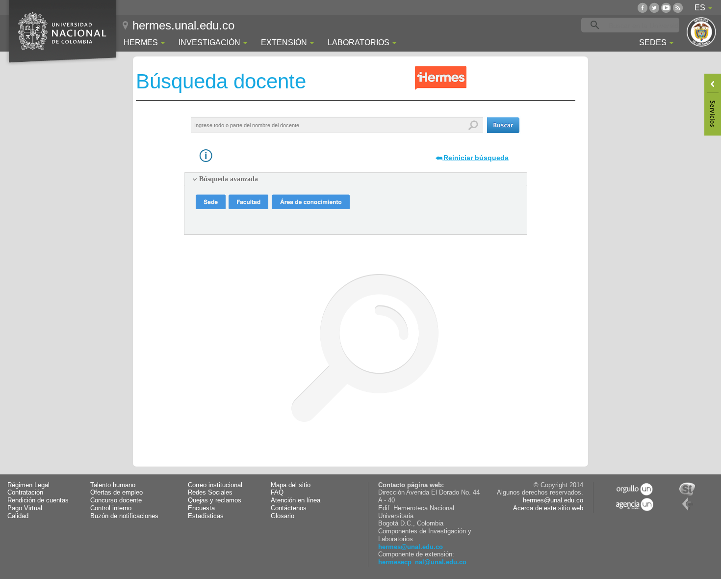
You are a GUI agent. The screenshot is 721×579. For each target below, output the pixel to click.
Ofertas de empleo (116, 492)
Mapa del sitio (290, 485)
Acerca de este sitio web (548, 508)
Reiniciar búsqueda (476, 158)
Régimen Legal (28, 485)
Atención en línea (295, 500)
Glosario (282, 516)
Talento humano (112, 485)
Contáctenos (289, 508)
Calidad (17, 516)
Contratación (25, 492)
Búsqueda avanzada (228, 179)
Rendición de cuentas (38, 500)
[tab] (355, 179)
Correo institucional (215, 485)
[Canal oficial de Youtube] (666, 7)
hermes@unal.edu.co (410, 547)
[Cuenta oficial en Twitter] (654, 7)
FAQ (277, 492)
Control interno (110, 508)
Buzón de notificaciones (124, 516)
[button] (503, 125)
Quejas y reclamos (214, 500)
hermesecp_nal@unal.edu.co (422, 562)
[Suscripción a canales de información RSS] (678, 7)
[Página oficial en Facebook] (642, 7)
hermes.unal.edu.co (183, 25)
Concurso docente (116, 500)
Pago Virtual (24, 508)
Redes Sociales (210, 492)
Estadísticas (206, 516)
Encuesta (201, 508)
